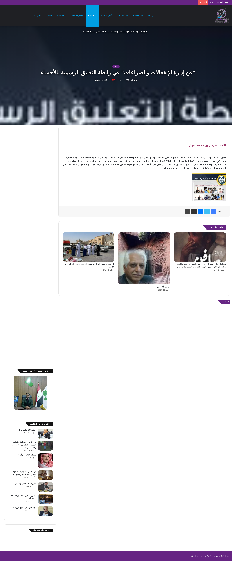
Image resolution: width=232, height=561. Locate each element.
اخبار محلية (139, 15)
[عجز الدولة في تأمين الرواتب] (45, 511)
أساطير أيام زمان (163, 287)
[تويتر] (207, 211)
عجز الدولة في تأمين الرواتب (24, 507)
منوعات (93, 15)
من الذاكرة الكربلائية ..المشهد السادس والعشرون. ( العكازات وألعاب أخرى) (24, 445)
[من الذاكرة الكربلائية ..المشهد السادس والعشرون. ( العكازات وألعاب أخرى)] (45, 446)
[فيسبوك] (213, 211)
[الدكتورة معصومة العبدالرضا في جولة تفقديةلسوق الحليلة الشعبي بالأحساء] (88, 247)
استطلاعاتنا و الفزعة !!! (27, 430)
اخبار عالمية (123, 15)
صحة (50, 15)
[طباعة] (187, 211)
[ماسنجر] (200, 211)
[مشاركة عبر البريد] (194, 211)
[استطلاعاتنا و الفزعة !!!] (45, 434)
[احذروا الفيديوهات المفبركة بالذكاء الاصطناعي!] (45, 499)
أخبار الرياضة (107, 15)
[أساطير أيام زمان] (144, 258)
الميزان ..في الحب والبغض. (25, 484)
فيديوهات (38, 15)
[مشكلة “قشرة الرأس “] (45, 460)
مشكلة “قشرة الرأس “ (27, 455)
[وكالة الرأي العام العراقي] (222, 15)
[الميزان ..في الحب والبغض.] (45, 487)
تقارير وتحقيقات (77, 15)
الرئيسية (151, 15)
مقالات (61, 15)
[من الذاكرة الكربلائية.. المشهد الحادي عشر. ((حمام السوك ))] (45, 475)
